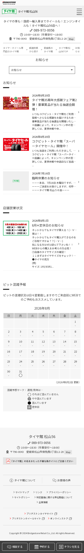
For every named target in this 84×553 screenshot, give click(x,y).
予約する (45, 547)
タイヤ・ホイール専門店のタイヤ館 (13, 49)
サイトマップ (22, 492)
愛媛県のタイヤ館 (48, 49)
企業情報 (43, 502)
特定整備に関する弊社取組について (54, 497)
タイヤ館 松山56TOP (64, 49)
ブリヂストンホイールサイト (26, 518)
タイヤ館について (24, 480)
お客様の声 (64, 480)
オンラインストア (59, 518)
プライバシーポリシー (60, 492)
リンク (38, 492)
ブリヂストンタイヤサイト (40, 513)
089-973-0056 (44, 30)
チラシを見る (71, 547)
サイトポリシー (22, 497)
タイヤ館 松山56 (28, 11)
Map (71, 39)
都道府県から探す (33, 49)
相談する (17, 547)
